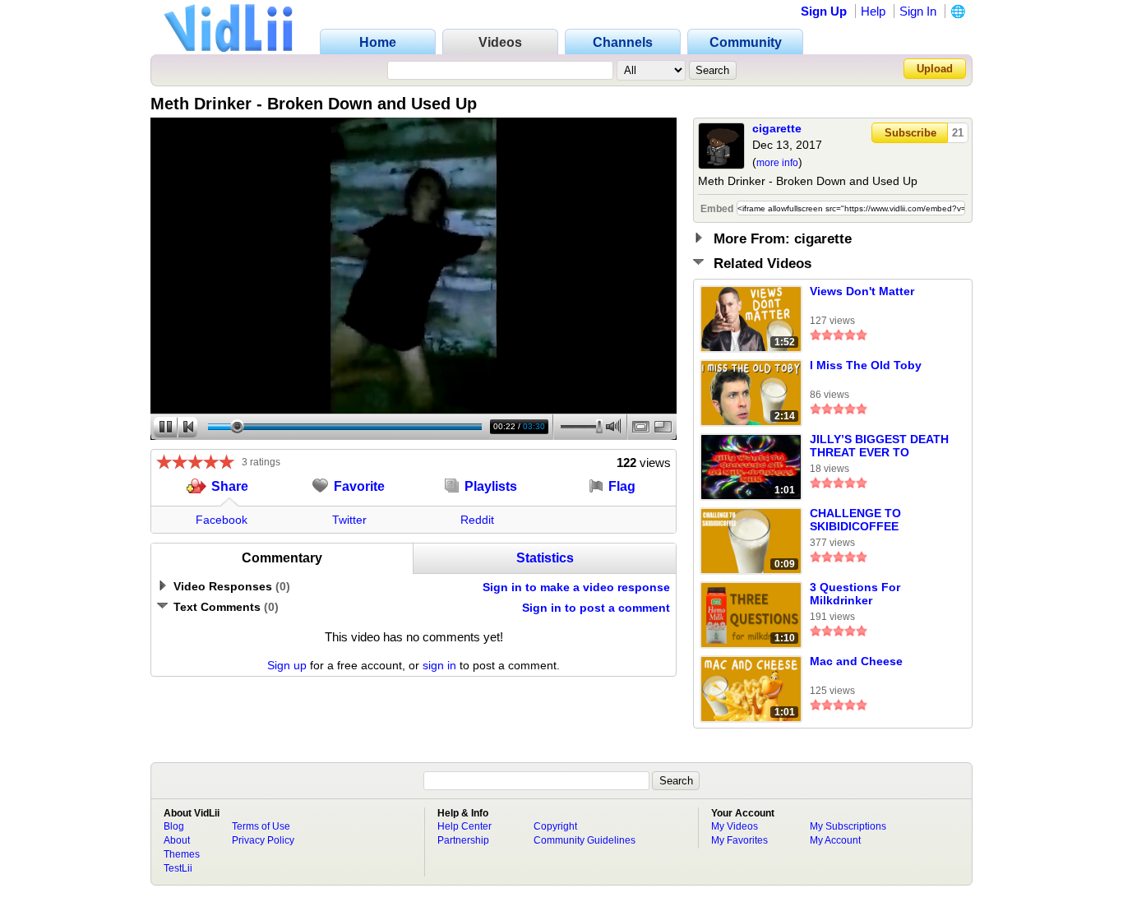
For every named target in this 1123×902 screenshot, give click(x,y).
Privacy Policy (263, 840)
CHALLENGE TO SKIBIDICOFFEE (855, 520)
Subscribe (910, 133)
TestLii (178, 868)
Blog (174, 826)
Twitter (349, 519)
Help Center (464, 826)
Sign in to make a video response (576, 587)
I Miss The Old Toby (866, 365)
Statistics (545, 558)
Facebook (221, 519)
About (177, 840)
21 (958, 133)
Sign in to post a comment (596, 607)
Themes (182, 854)
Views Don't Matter (862, 291)
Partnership (463, 840)
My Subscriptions (848, 826)
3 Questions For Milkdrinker (855, 594)
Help (873, 11)
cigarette (777, 128)
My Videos (734, 826)
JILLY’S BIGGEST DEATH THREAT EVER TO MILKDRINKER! (879, 446)
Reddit (477, 519)
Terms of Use (261, 826)
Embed (716, 209)
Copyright (555, 826)
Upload (935, 68)
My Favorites (739, 840)
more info (777, 163)
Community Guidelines (584, 840)
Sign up (287, 665)
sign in (439, 665)
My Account (835, 840)
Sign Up (824, 11)
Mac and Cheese (856, 661)
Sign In (917, 11)
